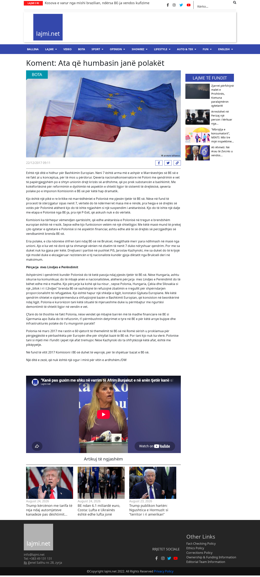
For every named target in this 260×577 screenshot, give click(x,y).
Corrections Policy (199, 553)
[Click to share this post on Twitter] (167, 163)
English (224, 49)
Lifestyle (160, 49)
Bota (81, 49)
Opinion (116, 49)
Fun (205, 49)
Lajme (49, 49)
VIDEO (67, 49)
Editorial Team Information (205, 562)
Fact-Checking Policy (201, 543)
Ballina (33, 49)
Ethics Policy (195, 548)
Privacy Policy (163, 571)
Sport (96, 49)
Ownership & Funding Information (211, 557)
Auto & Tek (185, 49)
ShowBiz (138, 49)
